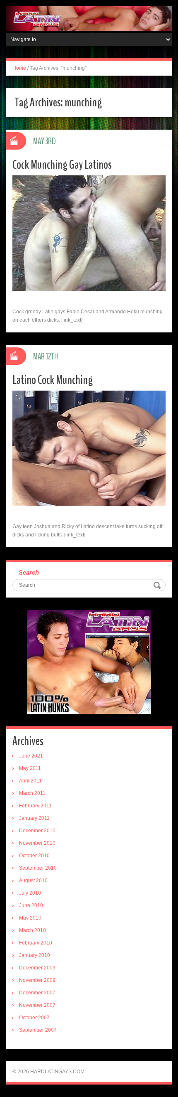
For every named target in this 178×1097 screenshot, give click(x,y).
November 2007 (37, 1005)
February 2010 (35, 943)
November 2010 (37, 843)
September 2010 (38, 868)
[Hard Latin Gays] (89, 18)
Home (19, 68)
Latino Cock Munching (52, 380)
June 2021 (31, 756)
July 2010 (30, 893)
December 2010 (37, 831)
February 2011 (35, 806)
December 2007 (37, 993)
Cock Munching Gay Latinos (62, 164)
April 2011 (30, 781)
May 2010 (30, 918)
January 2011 (34, 818)
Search (29, 572)
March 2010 (32, 930)
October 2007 (34, 1018)
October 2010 (34, 855)
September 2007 (38, 1030)
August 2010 (33, 880)
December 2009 (37, 968)
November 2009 (37, 980)
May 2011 (30, 768)
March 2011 (32, 793)
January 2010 (34, 955)
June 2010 (31, 905)
